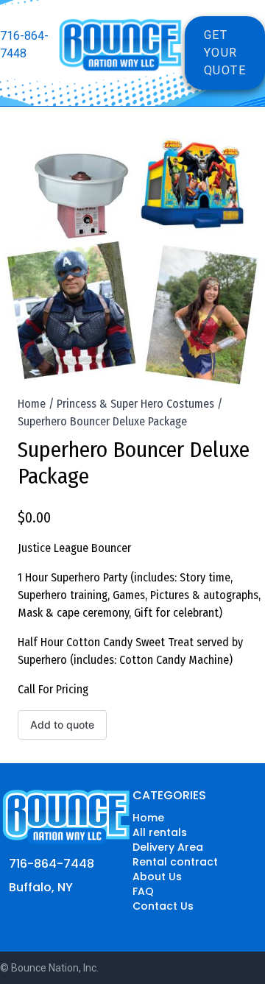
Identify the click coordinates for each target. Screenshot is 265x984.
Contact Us (163, 906)
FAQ (143, 891)
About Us (157, 876)
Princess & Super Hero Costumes (135, 404)
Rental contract (175, 861)
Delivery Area (167, 847)
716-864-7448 (24, 44)
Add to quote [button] (62, 724)
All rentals (159, 832)
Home (32, 404)
